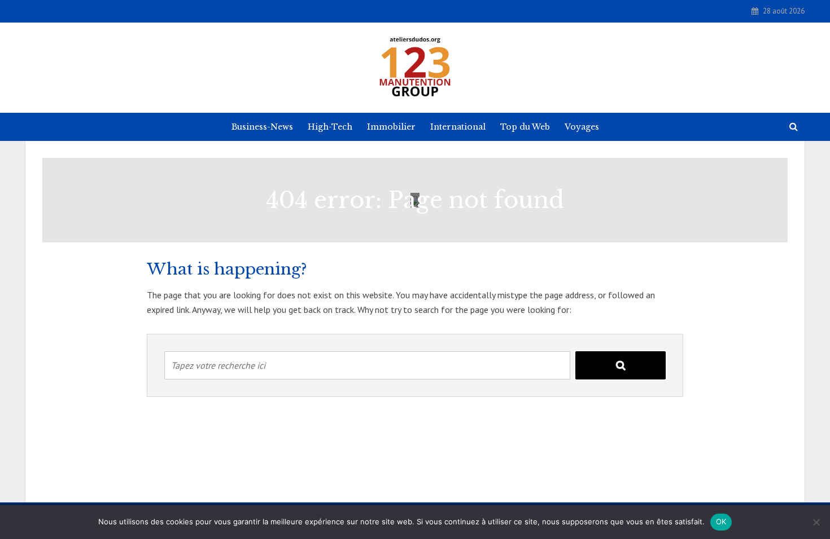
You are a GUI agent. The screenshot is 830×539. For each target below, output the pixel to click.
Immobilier (391, 127)
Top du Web (525, 127)
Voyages (582, 127)
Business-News (262, 127)
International (458, 127)
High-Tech (330, 127)
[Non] (816, 522)
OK (721, 521)
